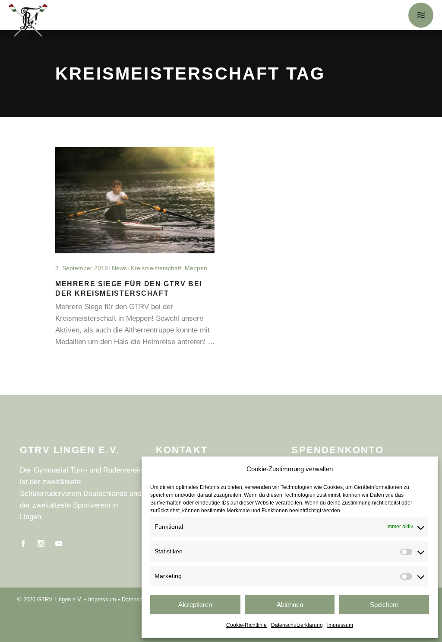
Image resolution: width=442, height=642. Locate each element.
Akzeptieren (195, 604)
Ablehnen (290, 604)
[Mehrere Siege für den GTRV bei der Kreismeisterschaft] (135, 200)
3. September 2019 (81, 268)
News (119, 268)
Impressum (340, 625)
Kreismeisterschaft (156, 268)
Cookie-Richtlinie (246, 625)
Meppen (196, 268)
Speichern (384, 604)
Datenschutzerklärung (297, 625)
